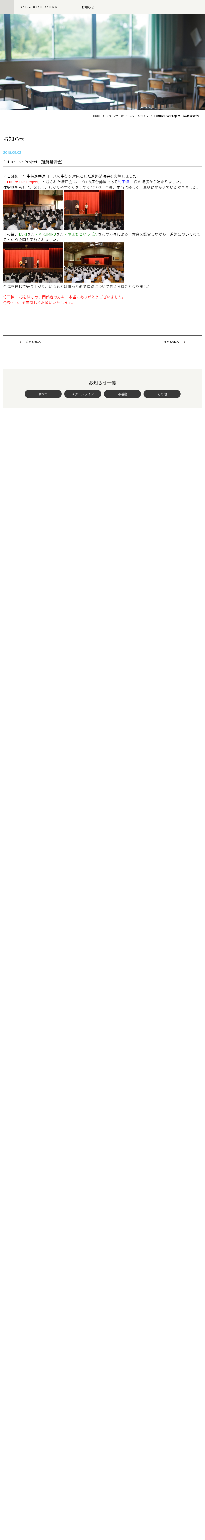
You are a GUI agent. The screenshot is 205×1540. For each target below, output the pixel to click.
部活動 (122, 394)
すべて (43, 394)
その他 (162, 394)
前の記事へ (33, 342)
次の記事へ (172, 342)
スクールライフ (82, 394)
